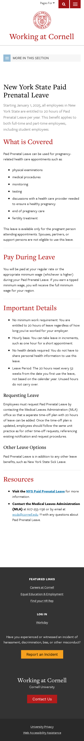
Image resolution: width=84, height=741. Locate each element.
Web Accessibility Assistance (42, 732)
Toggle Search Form (63, 4)
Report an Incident (42, 654)
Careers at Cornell (42, 587)
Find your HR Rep (42, 600)
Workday (42, 622)
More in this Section (31, 58)
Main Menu (75, 4)
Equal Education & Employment (42, 594)
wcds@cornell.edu (25, 514)
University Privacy (42, 726)
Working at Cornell (41, 36)
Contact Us (42, 699)
